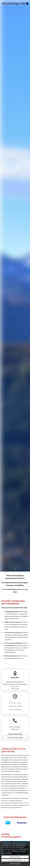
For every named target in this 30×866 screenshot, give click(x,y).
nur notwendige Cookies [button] (15, 860)
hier (22, 658)
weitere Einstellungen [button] (15, 863)
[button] (15, 570)
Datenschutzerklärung (6, 853)
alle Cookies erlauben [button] (15, 856)
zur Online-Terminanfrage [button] (15, 737)
